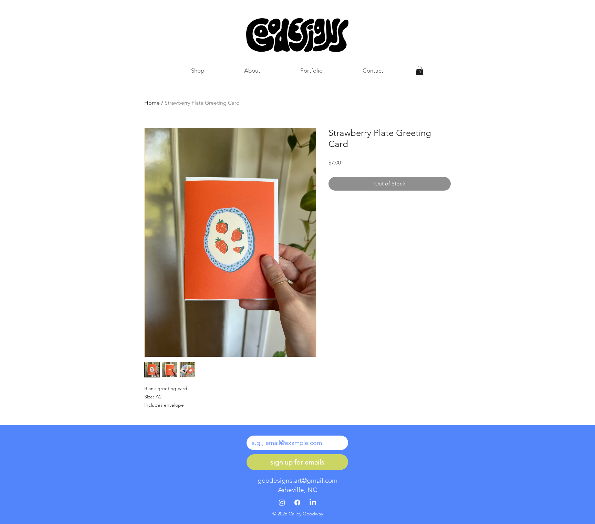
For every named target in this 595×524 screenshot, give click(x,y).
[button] (420, 70)
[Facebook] (297, 502)
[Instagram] (282, 502)
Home (152, 102)
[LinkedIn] (313, 502)
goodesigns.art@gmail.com (297, 480)
